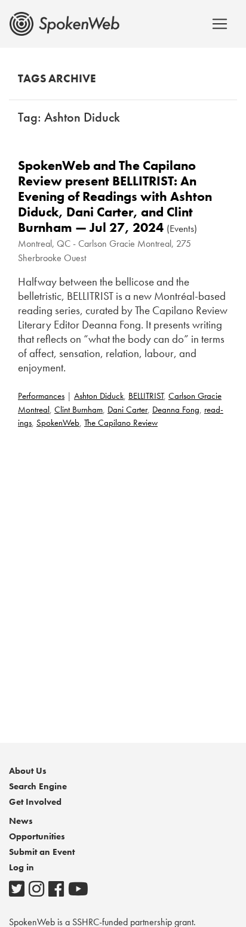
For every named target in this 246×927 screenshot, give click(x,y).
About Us (28, 771)
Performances (41, 396)
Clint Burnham (78, 410)
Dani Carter (127, 410)
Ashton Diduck (99, 396)
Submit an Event (42, 852)
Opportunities (37, 836)
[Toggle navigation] (219, 24)
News (21, 821)
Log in (21, 867)
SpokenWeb (57, 423)
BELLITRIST (146, 396)
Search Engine (38, 786)
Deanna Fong (175, 410)
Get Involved (35, 802)
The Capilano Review (121, 423)
